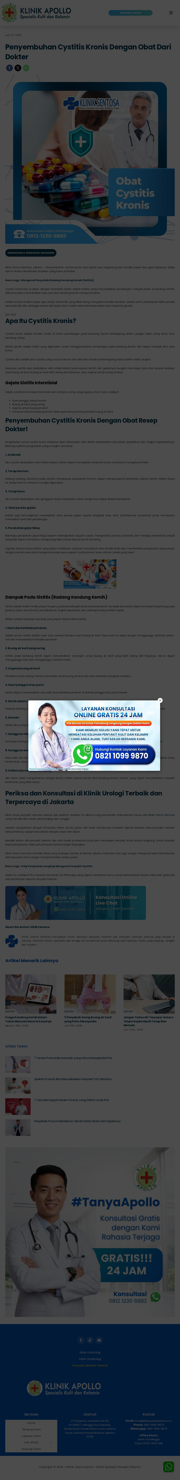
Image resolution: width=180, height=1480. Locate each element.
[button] (90, 740)
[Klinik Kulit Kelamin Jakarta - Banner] (94, 735)
